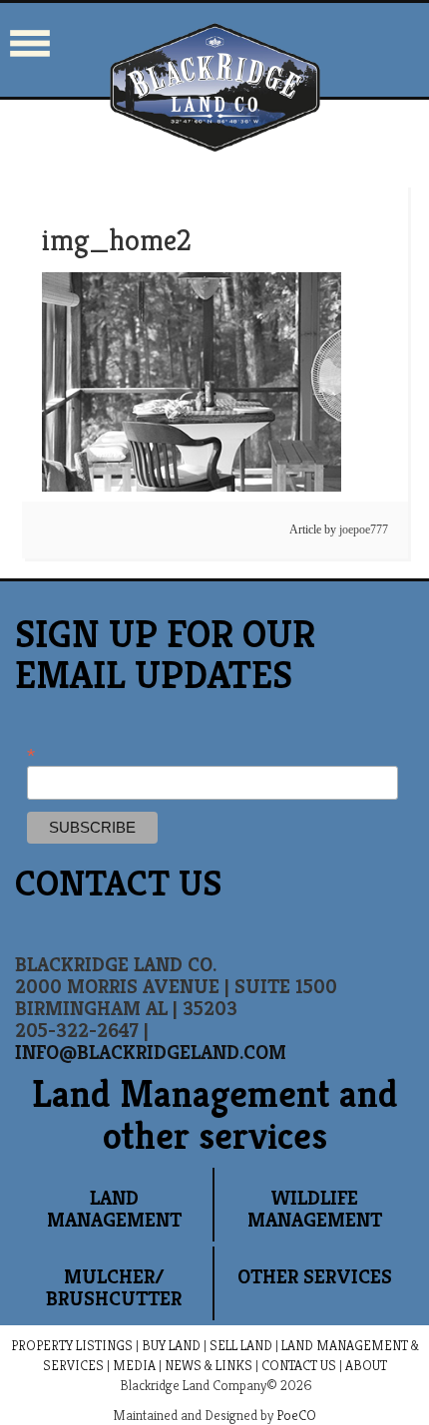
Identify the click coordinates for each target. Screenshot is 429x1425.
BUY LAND (171, 1345)
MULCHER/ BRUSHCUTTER (114, 1287)
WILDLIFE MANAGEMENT (314, 1209)
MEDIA (134, 1365)
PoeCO (296, 1415)
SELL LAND (241, 1345)
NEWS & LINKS (208, 1365)
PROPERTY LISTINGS (72, 1345)
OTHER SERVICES (314, 1276)
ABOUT (366, 1365)
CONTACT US (298, 1365)
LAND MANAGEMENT (114, 1209)
